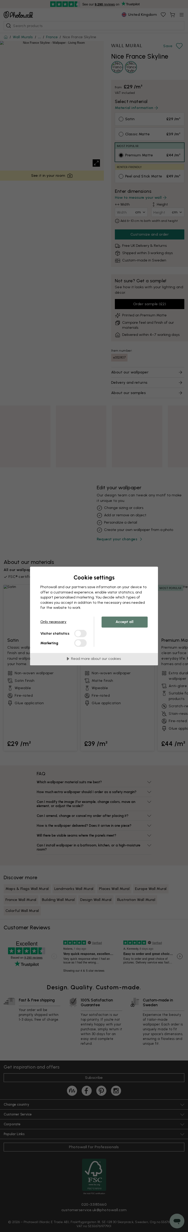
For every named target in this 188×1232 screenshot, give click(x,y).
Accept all (124, 622)
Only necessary (53, 622)
